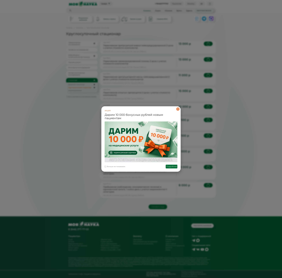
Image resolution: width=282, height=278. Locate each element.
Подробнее (171, 166)
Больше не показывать (116, 167)
